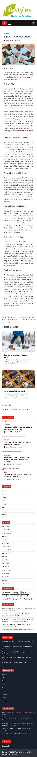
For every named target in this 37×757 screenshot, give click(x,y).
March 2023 (5, 583)
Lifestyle (7, 425)
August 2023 (5, 577)
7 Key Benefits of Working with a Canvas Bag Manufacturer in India (18, 428)
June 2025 (4, 540)
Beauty (4, 491)
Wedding (6, 440)
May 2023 (4, 580)
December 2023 (6, 570)
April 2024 (5, 560)
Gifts (3, 501)
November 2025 (6, 533)
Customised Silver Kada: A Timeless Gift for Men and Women (17, 476)
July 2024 (4, 556)
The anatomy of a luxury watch (14, 391)
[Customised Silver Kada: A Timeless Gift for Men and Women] (18, 469)
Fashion (6, 33)
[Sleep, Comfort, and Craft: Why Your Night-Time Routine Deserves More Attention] (18, 451)
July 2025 (4, 536)
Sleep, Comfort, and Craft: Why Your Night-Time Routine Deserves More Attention (16, 459)
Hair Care (4, 504)
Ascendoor (28, 752)
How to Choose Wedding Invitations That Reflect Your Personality (18, 443)
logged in (14, 409)
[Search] (33, 23)
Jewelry (6, 472)
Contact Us (5, 746)
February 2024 (6, 567)
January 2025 (5, 543)
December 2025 (6, 530)
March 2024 (5, 563)
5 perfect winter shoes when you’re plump (16, 356)
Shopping (4, 514)
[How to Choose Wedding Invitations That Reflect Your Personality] (18, 436)
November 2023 (6, 573)
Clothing (4, 494)
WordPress (13, 754)
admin (7, 40)
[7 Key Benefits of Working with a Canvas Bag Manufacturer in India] (18, 421)
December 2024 (6, 546)
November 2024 (6, 550)
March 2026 (5, 526)
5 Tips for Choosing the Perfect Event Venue (14, 630)
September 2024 (6, 553)
